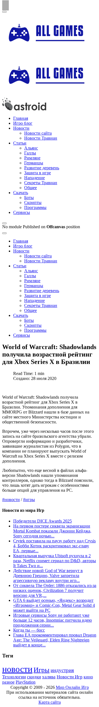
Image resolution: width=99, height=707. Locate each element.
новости (17, 669)
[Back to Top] (5, 5)
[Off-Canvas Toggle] (4, 223)
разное (8, 682)
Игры (42, 669)
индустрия (62, 670)
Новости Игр (69, 676)
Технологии (14, 676)
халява (49, 676)
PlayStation (25, 682)
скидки (34, 676)
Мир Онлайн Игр (72, 687)
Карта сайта (49, 702)
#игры (29, 499)
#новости (11, 499)
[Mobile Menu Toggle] (4, 12)
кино (88, 676)
